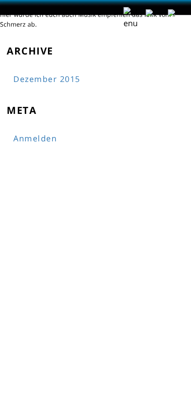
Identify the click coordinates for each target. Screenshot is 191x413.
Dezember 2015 (46, 79)
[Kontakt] (175, 12)
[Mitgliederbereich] (153, 12)
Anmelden (35, 138)
